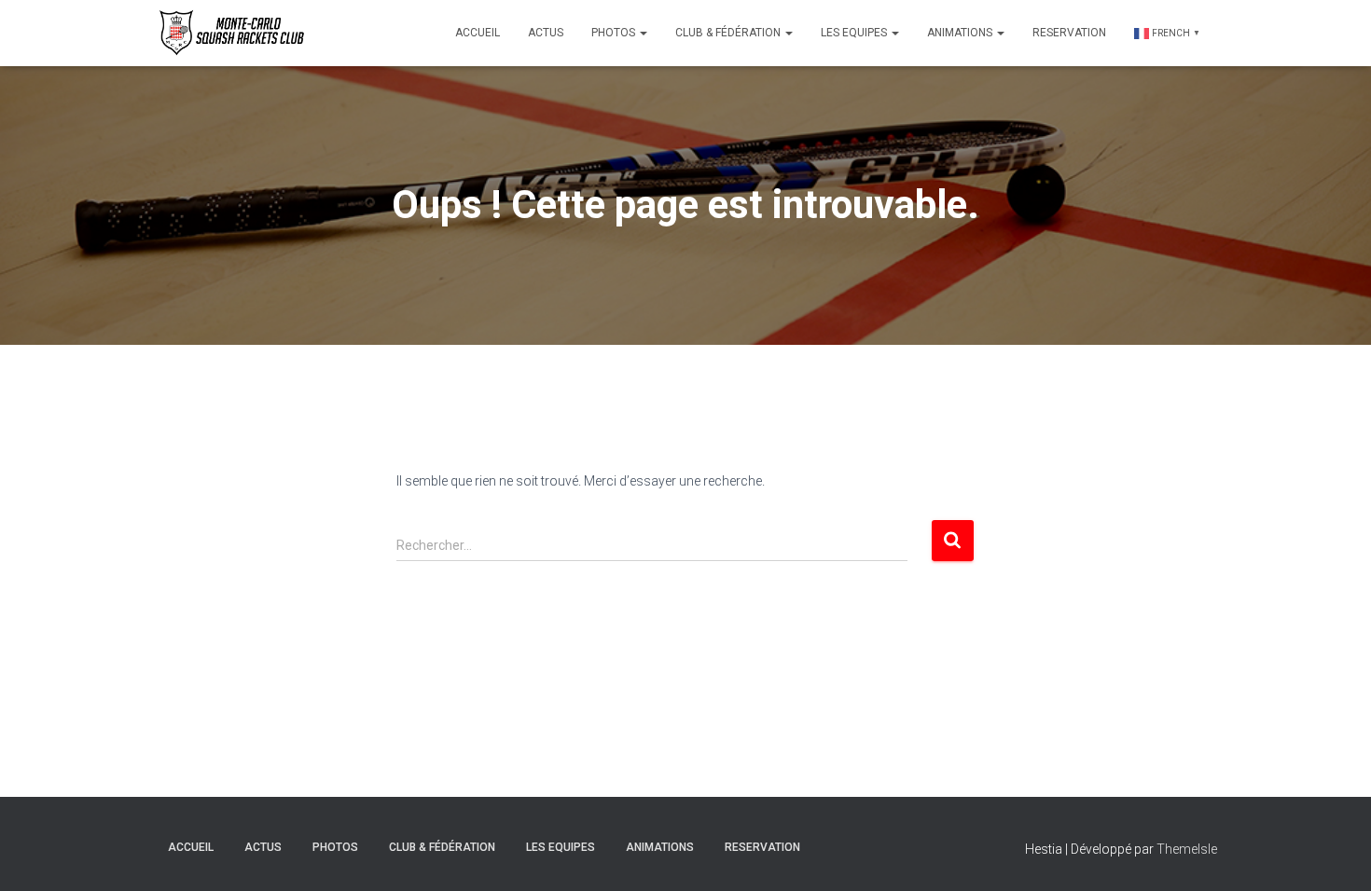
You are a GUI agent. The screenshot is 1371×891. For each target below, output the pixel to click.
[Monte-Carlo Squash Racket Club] (229, 32)
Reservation (1069, 32)
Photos (614, 32)
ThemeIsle (1186, 849)
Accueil (477, 32)
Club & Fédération (729, 32)
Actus (545, 32)
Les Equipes (855, 32)
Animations (961, 32)
